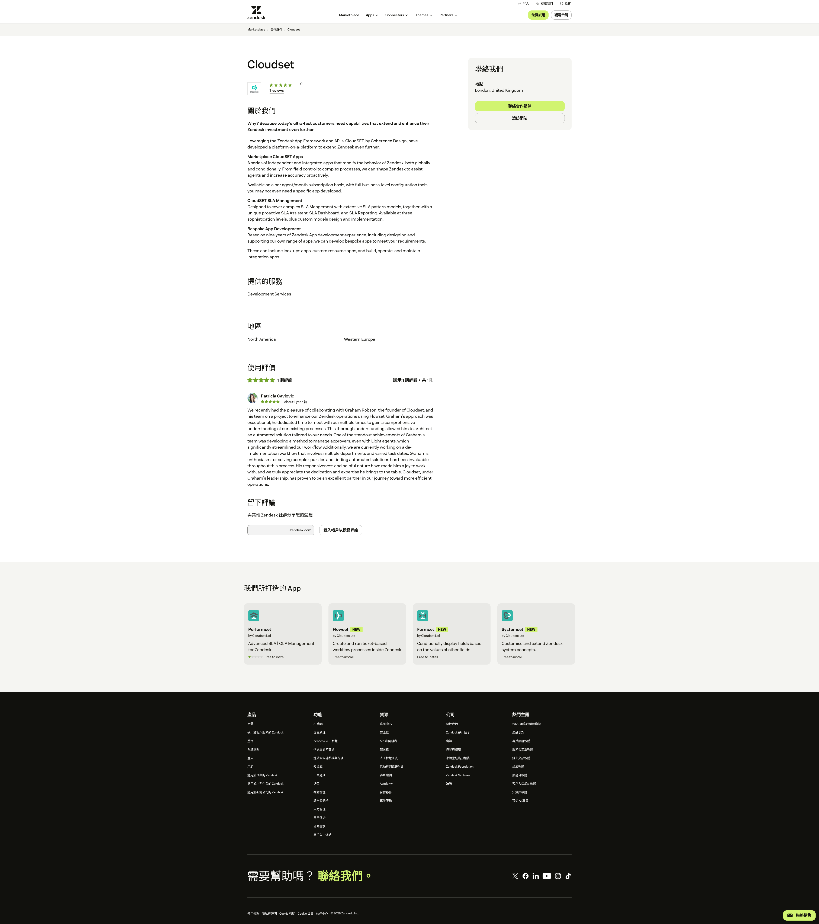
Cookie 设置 (306, 913)
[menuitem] (565, 3)
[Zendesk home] (258, 12)
